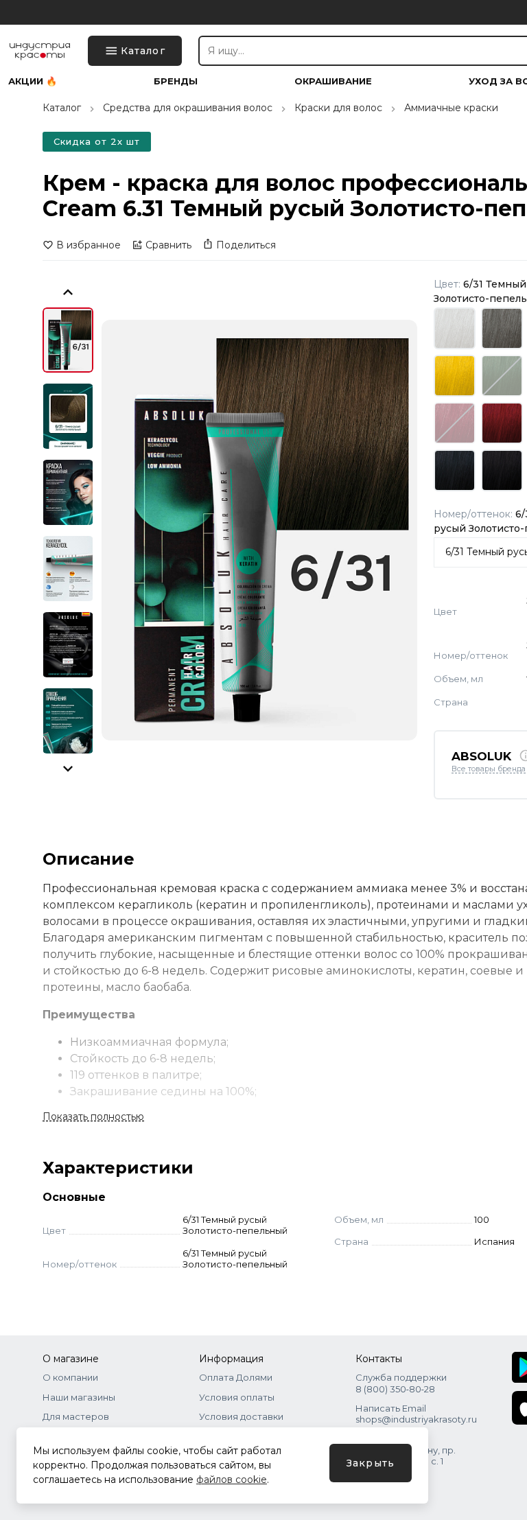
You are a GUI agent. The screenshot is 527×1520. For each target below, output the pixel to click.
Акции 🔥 (32, 81)
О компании (70, 1377)
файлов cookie (231, 1479)
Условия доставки (241, 1416)
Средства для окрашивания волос (187, 108)
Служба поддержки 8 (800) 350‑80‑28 (401, 1383)
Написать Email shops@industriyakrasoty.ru (416, 1414)
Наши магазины (79, 1397)
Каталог (62, 108)
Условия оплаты (236, 1397)
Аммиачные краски (451, 108)
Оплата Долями (235, 1377)
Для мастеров (76, 1416)
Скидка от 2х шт (97, 141)
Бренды (176, 81)
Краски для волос (338, 108)
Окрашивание (333, 81)
